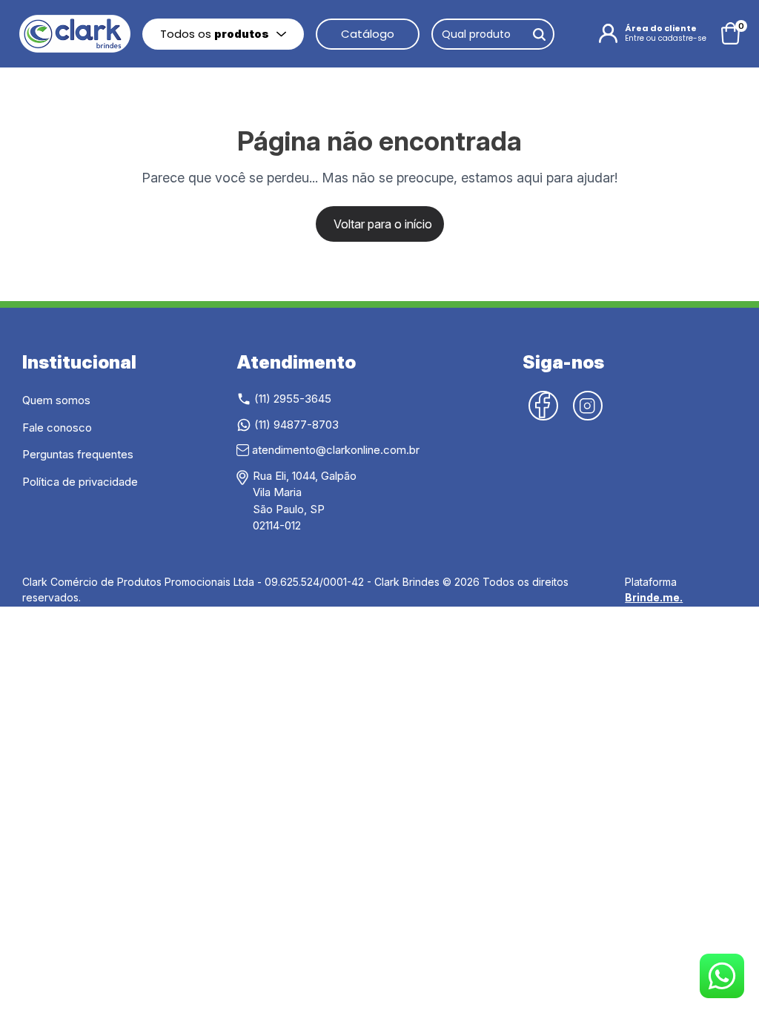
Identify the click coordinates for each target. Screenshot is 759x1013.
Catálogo (367, 34)
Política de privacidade (80, 482)
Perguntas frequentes (77, 454)
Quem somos (56, 400)
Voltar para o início (383, 224)
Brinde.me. (654, 597)
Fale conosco (57, 427)
